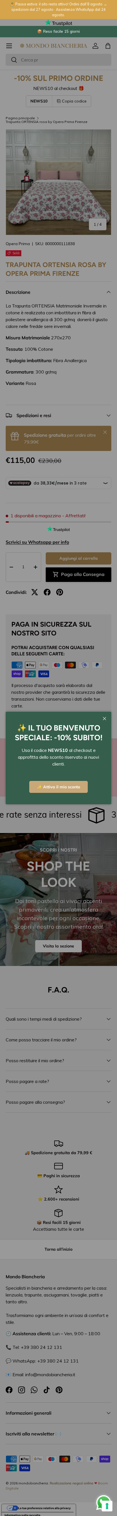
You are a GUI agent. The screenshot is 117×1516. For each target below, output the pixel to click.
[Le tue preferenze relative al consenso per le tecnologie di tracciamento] (107, 1506)
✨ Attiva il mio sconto (58, 786)
